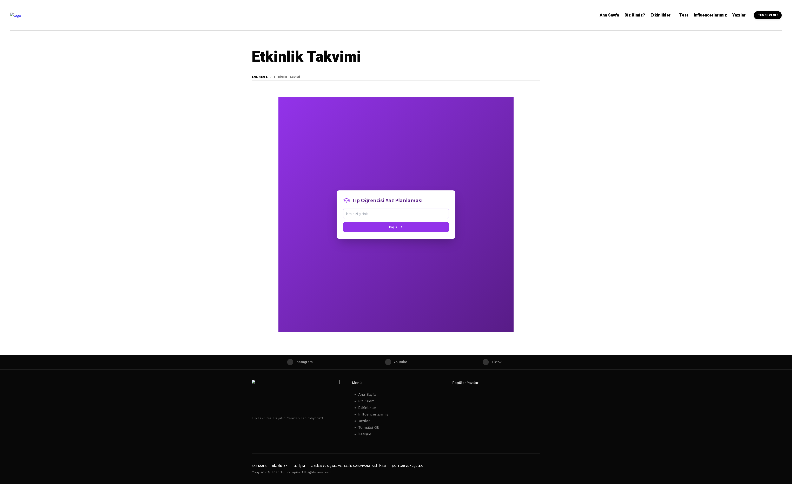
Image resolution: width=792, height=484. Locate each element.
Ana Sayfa (260, 77)
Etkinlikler (367, 407)
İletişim (364, 434)
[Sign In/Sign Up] (775, 47)
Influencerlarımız (373, 414)
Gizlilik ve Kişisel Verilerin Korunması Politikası (348, 466)
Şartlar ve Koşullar (408, 466)
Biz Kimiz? (279, 466)
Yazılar (364, 421)
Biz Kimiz (366, 401)
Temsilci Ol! (368, 427)
